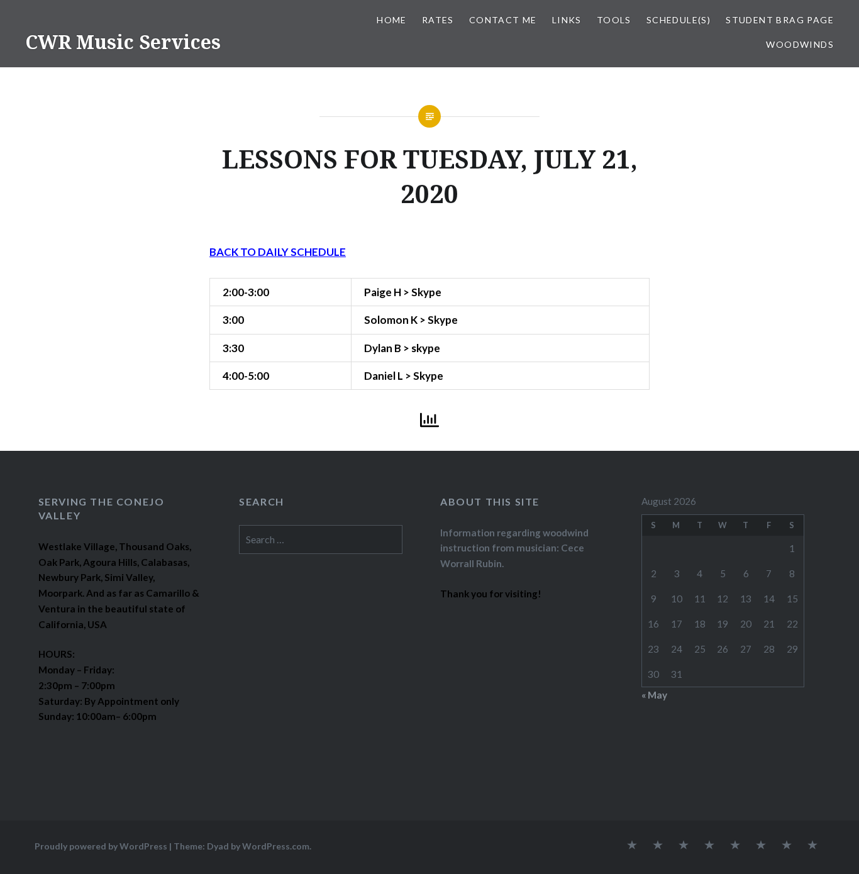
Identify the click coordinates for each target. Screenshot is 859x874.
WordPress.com (275, 846)
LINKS (567, 19)
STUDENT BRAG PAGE (780, 19)
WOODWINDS (800, 44)
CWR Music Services (123, 42)
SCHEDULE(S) (678, 19)
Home (392, 19)
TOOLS (614, 19)
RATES (438, 19)
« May (654, 694)
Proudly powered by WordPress (101, 846)
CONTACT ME (503, 19)
